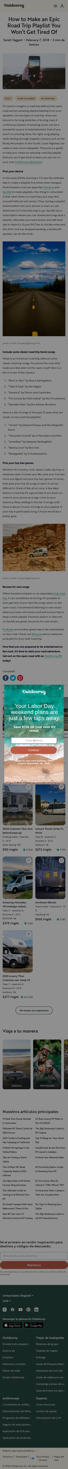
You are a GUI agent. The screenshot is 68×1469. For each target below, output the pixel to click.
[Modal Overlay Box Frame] (34, 734)
